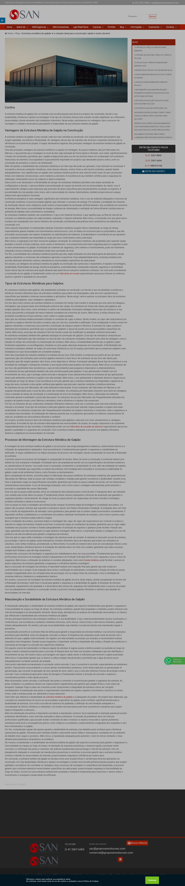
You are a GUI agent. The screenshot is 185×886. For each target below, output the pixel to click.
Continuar (152, 880)
